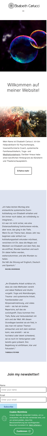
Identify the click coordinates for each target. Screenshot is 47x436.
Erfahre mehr (23, 171)
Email (2, 395)
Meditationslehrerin (11, 154)
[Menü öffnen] (23, 11)
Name (2, 385)
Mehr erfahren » (35, 425)
